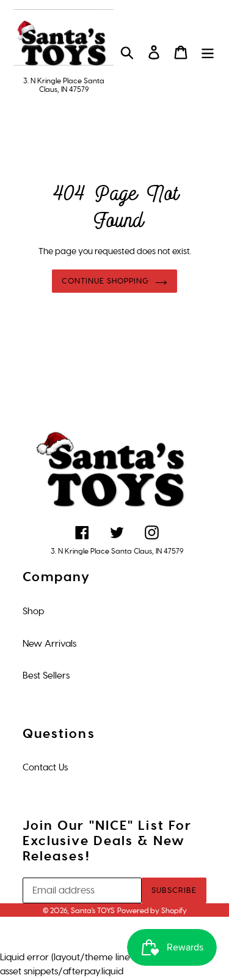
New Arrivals (49, 643)
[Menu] (207, 52)
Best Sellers (46, 675)
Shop (33, 611)
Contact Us (45, 767)
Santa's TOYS (93, 910)
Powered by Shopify (152, 910)
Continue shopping (106, 280)
